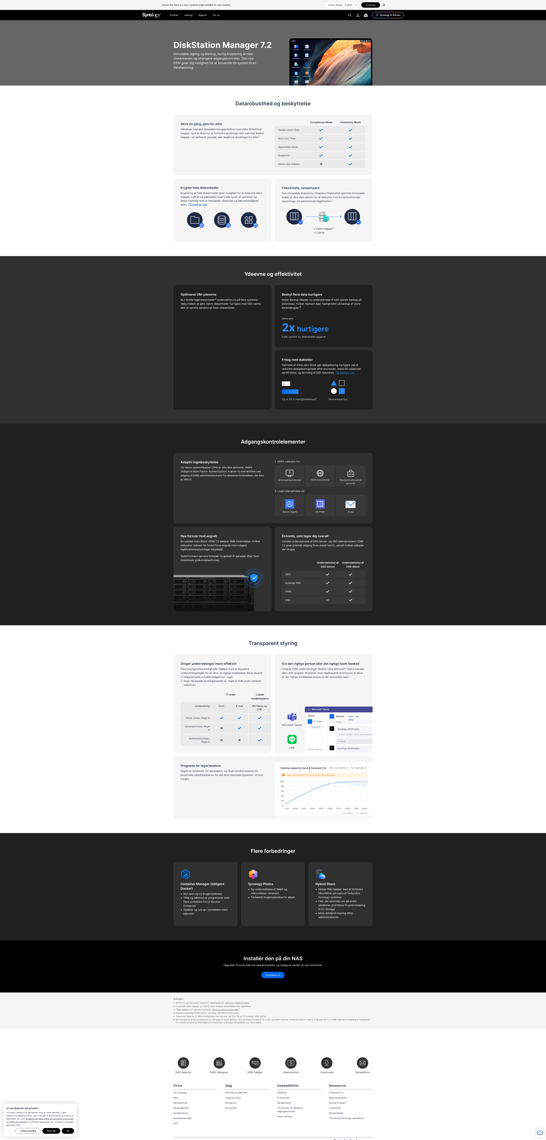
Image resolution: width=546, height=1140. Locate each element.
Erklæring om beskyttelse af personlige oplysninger (50, 1119)
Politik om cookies (17, 1122)
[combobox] (342, 5)
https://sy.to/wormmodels (237, 1003)
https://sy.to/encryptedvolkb (225, 1009)
